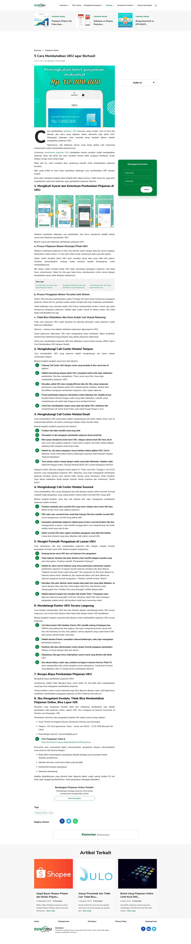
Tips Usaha (76, 5)
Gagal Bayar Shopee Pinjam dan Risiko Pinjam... (52, 895)
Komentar (57, 901)
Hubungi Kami (151, 921)
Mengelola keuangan (92, 5)
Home (36, 921)
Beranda (38, 50)
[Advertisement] (95, 39)
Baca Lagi (51, 911)
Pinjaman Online (58, 17)
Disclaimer (92, 921)
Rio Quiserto (49, 61)
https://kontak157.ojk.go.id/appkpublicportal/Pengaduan (66, 742)
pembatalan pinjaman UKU (57, 152)
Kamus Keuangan (145, 5)
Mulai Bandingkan (74, 798)
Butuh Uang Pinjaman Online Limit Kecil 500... (136, 895)
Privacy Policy (121, 921)
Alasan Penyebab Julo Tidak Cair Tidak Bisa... (94, 895)
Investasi (63, 5)
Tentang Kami (63, 921)
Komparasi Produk (125, 5)
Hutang (109, 5)
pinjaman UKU (70, 131)
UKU (51, 813)
